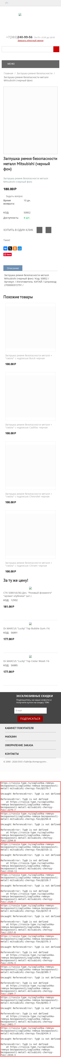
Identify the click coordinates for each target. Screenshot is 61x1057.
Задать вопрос (14, 196)
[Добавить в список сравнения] (48, 230)
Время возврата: (9, 202)
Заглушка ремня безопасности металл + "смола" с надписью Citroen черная (28, 564)
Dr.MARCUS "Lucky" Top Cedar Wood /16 (26, 661)
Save (9, 254)
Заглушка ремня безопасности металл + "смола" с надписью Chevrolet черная (28, 495)
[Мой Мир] (20, 248)
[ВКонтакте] (5, 248)
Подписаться (30, 719)
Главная (8, 73)
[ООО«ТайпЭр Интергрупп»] (30, 21)
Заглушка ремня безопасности (35, 73)
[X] (10, 248)
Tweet (6, 240)
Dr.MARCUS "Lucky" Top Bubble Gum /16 (26, 628)
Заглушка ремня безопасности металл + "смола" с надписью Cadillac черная (28, 426)
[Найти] (56, 49)
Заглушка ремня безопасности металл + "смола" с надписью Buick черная (28, 357)
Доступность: (11, 217)
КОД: (6, 212)
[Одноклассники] (15, 248)
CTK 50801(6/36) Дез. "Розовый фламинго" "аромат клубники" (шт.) (27, 594)
